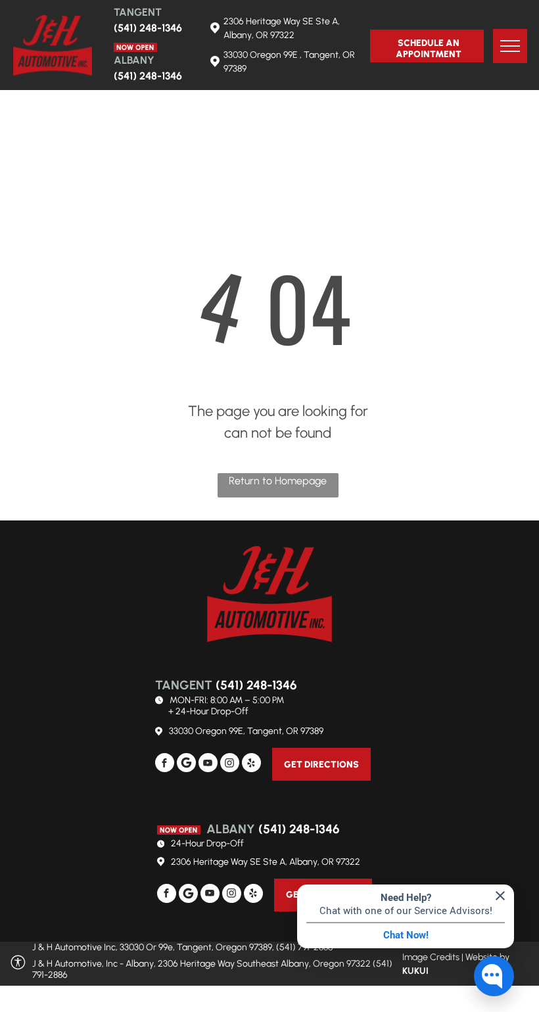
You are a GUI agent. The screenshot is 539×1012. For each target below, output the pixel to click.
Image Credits (430, 957)
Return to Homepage (278, 480)
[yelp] (251, 764)
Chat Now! (406, 935)
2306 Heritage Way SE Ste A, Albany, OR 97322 (265, 861)
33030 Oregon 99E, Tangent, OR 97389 (246, 731)
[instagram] (229, 764)
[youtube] (208, 764)
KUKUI (415, 971)
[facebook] (164, 764)
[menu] (510, 46)
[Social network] (186, 764)
